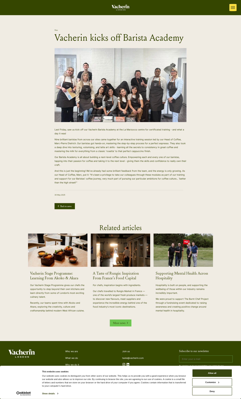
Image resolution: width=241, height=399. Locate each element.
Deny (212, 391)
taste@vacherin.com (133, 358)
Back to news (66, 206)
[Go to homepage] (120, 7)
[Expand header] (233, 7)
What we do (71, 358)
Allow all (212, 373)
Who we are (71, 351)
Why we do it (72, 364)
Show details (48, 393)
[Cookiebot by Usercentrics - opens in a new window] (23, 393)
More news (119, 323)
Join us (126, 351)
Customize (210, 382)
